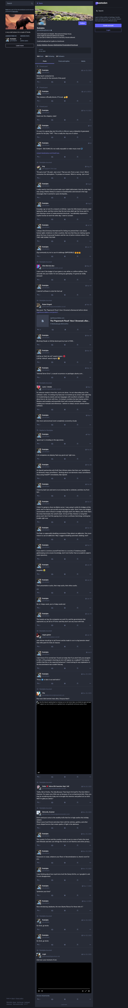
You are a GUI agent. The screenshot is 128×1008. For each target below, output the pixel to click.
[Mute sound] (42, 991)
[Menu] (89, 23)
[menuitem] (64, 978)
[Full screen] (88, 991)
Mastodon (15, 11)
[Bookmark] (77, 82)
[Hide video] (82, 991)
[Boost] (52, 82)
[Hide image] (38, 703)
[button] (64, 977)
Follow (82, 23)
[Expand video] (85, 991)
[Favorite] (65, 82)
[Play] (39, 991)
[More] (90, 82)
